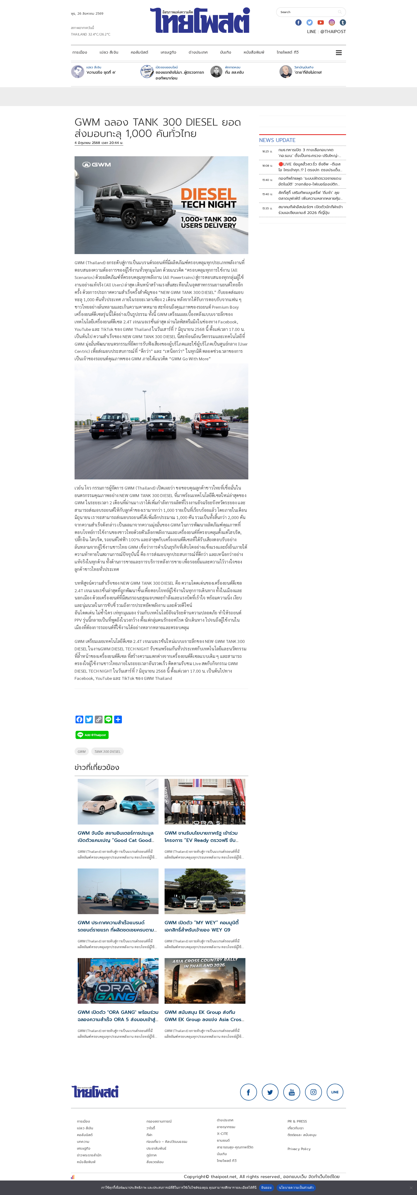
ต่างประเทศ (198, 52)
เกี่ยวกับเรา (296, 1128)
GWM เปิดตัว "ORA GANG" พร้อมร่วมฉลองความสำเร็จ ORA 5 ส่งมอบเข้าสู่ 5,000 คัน (118, 1019)
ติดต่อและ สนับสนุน (302, 1135)
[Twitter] (309, 22)
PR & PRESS (297, 1121)
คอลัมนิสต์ (139, 52)
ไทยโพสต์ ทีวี (288, 52)
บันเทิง (225, 52)
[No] (411, 1187)
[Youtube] (320, 22)
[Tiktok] (342, 22)
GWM (82, 751)
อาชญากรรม (226, 1127)
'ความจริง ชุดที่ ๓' (101, 72)
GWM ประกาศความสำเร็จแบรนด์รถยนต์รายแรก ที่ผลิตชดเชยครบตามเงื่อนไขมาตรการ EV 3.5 (116, 930)
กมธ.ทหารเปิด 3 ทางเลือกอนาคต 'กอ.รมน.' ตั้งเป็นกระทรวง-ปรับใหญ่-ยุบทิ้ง (308, 153)
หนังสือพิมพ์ (254, 52)
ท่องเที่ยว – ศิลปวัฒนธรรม (167, 1141)
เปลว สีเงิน (109, 52)
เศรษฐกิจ (168, 52)
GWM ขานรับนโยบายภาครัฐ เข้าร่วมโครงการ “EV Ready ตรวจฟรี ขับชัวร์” (201, 840)
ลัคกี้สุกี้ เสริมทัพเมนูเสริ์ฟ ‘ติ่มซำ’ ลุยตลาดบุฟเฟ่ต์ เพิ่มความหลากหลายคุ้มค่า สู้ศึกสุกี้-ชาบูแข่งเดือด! (309, 195)
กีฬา (149, 1135)
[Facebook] (298, 22)
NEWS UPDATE (277, 140)
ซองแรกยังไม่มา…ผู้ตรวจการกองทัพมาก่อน (180, 75)
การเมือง (79, 52)
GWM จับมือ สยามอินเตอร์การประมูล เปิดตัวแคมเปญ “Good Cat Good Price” (115, 840)
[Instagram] (331, 22)
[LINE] (335, 1092)
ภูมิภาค (151, 1155)
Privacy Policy (299, 1149)
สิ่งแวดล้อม (155, 1162)
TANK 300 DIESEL (107, 751)
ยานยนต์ (223, 1140)
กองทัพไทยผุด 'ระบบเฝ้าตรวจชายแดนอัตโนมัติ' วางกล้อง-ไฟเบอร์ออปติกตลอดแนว (309, 181)
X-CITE (222, 1133)
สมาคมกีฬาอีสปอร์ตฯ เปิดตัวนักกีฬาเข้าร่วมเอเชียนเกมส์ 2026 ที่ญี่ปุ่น (310, 210)
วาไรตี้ (150, 1128)
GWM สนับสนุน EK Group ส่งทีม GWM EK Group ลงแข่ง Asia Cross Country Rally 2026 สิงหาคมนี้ (204, 1019)
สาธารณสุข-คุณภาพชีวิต (235, 1147)
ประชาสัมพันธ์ (156, 1148)
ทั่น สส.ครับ (234, 72)
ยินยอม (266, 1187)
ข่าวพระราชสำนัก (89, 1155)
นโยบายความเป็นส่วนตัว (296, 1187)
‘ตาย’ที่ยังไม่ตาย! (308, 72)
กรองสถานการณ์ (159, 1121)
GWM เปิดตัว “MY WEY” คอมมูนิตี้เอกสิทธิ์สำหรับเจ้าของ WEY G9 (202, 926)
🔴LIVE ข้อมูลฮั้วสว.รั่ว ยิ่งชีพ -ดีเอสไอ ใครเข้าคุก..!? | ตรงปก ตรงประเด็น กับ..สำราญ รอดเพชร (309, 167)
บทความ (83, 1141)
